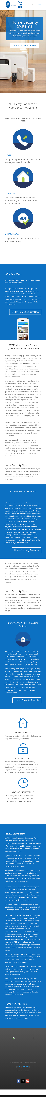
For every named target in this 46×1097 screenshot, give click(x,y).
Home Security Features (26, 550)
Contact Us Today (23, 811)
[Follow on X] (23, 1081)
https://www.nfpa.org (28, 669)
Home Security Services (25, 45)
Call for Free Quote (23, 252)
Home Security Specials (27, 700)
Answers (25, 1067)
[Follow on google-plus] (27, 1081)
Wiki (19, 1067)
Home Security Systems (24, 24)
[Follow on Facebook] (18, 1081)
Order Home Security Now (25, 311)
